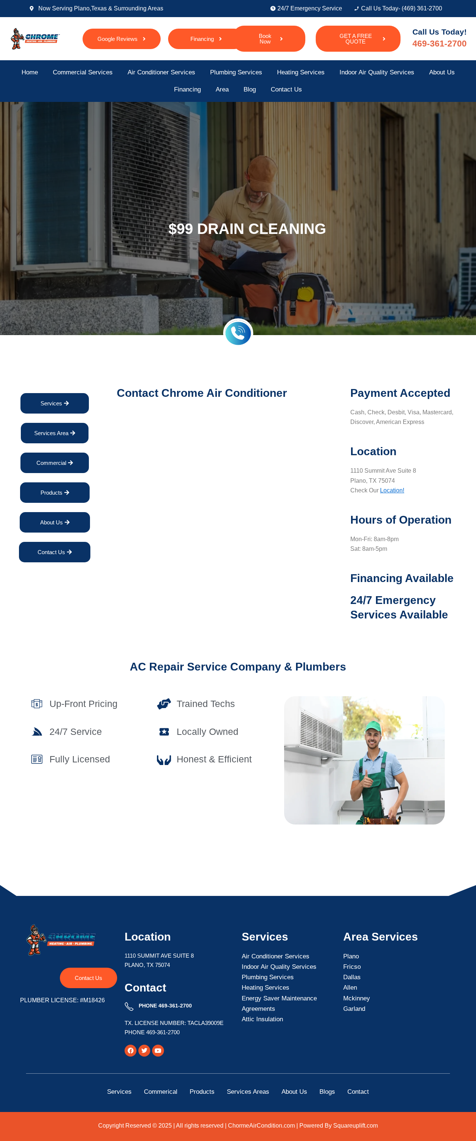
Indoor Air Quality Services (377, 72)
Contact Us (286, 89)
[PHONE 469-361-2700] (129, 1006)
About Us (442, 72)
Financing (187, 89)
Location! (392, 490)
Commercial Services (83, 72)
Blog (250, 89)
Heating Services (301, 72)
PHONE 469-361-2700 (165, 1006)
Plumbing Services (236, 72)
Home (30, 72)
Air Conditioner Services (161, 72)
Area (222, 89)
